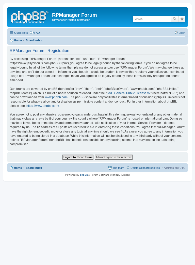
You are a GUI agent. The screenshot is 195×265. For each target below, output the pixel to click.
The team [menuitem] (118, 167)
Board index (34, 40)
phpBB (84, 174)
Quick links (21, 32)
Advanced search (181, 19)
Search (174, 19)
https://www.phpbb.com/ (42, 106)
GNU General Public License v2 (129, 93)
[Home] (30, 16)
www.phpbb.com (56, 97)
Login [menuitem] (182, 32)
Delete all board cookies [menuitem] (145, 167)
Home (18, 40)
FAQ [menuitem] (37, 32)
